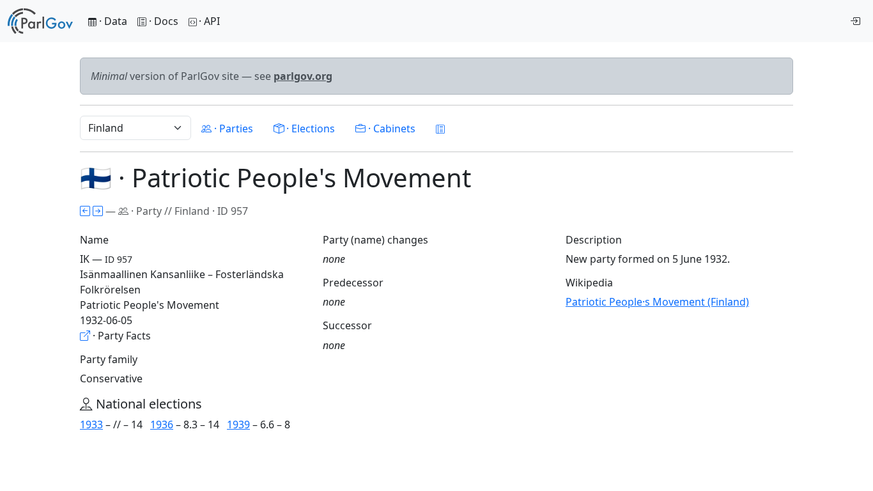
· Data (112, 21)
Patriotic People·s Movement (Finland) (657, 302)
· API (209, 21)
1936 (161, 424)
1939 (238, 424)
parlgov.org (303, 76)
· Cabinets (390, 128)
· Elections (309, 128)
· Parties (232, 128)
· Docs (163, 21)
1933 (91, 424)
